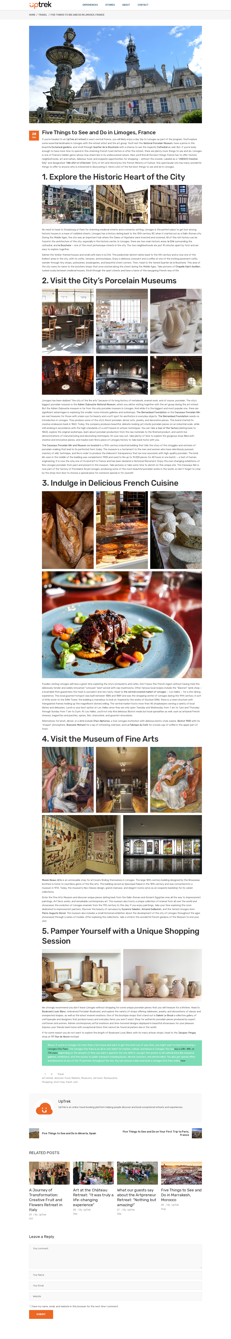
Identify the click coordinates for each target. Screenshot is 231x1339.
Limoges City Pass (58, 1049)
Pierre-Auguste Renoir (54, 913)
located (95, 445)
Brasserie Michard (75, 724)
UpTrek (42, 1214)
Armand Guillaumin (151, 909)
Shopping (47, 1082)
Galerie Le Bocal (164, 1015)
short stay (59, 1082)
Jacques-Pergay (187, 1032)
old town (98, 1078)
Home (32, 15)
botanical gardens (62, 147)
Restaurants (110, 1078)
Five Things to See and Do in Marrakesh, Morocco (181, 1195)
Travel (42, 15)
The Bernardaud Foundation (151, 412)
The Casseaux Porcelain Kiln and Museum (64, 445)
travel (69, 1082)
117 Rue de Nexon (60, 1036)
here (183, 1060)
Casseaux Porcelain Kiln (187, 412)
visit (75, 1082)
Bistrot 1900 (184, 721)
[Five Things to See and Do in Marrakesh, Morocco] (181, 1173)
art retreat (47, 1078)
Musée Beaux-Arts (52, 880)
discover (58, 1078)
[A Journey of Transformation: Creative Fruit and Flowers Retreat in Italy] (49, 1173)
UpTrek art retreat (76, 139)
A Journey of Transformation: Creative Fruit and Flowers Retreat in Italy (45, 1200)
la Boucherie (64, 245)
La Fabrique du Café (137, 724)
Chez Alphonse (101, 721)
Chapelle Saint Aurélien (188, 266)
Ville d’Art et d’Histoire (78, 162)
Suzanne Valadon (131, 909)
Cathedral (162, 147)
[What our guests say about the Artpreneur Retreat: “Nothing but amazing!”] (137, 1173)
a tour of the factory (167, 428)
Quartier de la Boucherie (106, 147)
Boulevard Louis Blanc (54, 1011)
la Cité (171, 241)
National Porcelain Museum (158, 143)
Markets (76, 1078)
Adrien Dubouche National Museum (97, 404)
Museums (86, 1078)
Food (67, 1078)
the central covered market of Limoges (145, 691)
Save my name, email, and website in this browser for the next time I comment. (75, 1306)
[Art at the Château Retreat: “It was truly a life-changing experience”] (93, 1173)
